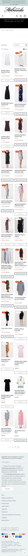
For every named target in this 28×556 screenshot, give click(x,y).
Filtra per (17, 45)
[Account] (16, 15)
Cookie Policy (5, 506)
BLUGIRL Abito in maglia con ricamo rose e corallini (21, 363)
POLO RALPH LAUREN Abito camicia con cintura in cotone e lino (21, 264)
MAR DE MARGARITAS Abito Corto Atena (20, 171)
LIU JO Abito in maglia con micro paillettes (20, 298)
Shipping (4, 517)
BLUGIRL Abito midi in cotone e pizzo (20, 135)
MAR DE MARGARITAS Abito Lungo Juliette (20, 105)
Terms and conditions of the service (11, 515)
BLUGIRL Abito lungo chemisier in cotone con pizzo (21, 70)
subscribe (7, 489)
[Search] (20, 15)
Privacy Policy (5, 503)
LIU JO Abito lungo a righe (20, 431)
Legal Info (4, 509)
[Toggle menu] (2, 16)
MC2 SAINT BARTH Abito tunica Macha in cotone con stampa (20, 392)
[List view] (26, 49)
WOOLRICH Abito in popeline (20, 235)
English (5, 529)
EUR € (14, 529)
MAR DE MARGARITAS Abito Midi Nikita (7, 171)
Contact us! (5, 512)
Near (3, 495)
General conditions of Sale (9, 501)
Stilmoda (11, 549)
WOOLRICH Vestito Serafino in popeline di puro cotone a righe (6, 267)
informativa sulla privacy (8, 468)
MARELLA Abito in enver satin (19, 329)
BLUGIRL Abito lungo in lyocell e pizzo (7, 103)
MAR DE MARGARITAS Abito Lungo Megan (7, 201)
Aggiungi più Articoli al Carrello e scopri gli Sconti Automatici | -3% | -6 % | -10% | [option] (14, 20)
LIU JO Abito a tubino (6, 328)
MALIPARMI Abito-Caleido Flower (6, 360)
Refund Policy (5, 520)
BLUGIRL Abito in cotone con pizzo (5, 71)
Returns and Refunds (7, 498)
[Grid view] (23, 49)
